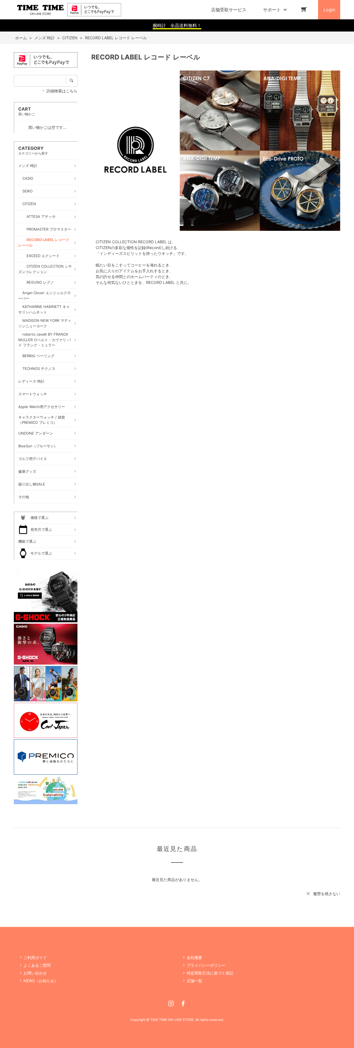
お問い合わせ (35, 973)
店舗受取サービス (228, 9)
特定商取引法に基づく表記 (210, 973)
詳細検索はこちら (61, 90)
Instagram (170, 1003)
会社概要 (194, 957)
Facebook (183, 1003)
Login (329, 9)
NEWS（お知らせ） (41, 980)
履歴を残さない (326, 893)
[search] (71, 80)
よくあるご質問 (37, 965)
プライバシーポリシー (206, 965)
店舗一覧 (194, 980)
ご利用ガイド (35, 957)
